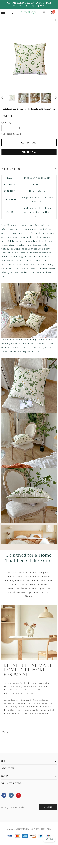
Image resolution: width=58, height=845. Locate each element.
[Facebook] (3, 795)
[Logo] (29, 12)
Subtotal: (6, 134)
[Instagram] (11, 795)
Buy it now (29, 152)
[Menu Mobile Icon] (3, 12)
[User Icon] (44, 12)
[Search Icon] (11, 12)
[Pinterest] (18, 795)
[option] (29, 59)
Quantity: (6, 122)
